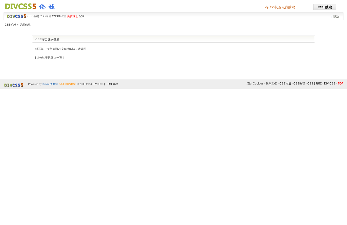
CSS (55, 84)
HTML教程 (112, 84)
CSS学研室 (314, 83)
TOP (340, 83)
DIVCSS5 (98, 84)
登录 (82, 16)
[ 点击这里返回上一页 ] (49, 57)
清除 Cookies (254, 83)
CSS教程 (299, 83)
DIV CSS (329, 83)
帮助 (336, 16)
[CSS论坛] (33, 10)
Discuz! (47, 84)
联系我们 (271, 83)
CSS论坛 (10, 24)
